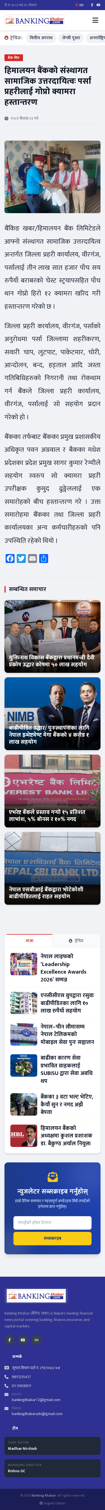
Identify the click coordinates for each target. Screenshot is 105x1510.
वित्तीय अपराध (41, 38)
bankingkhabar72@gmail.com (36, 1400)
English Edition (55, 1503)
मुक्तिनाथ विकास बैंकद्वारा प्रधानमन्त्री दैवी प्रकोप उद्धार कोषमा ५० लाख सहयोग (52, 661)
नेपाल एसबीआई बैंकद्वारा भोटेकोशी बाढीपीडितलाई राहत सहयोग (46, 893)
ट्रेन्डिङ (79, 940)
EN (36, 1340)
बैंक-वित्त (14, 58)
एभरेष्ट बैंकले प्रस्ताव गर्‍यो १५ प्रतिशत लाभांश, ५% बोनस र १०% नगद (47, 816)
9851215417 (21, 1377)
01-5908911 (21, 1386)
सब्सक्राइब (52, 1238)
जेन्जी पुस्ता (71, 38)
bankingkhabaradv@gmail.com (37, 1414)
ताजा (29, 940)
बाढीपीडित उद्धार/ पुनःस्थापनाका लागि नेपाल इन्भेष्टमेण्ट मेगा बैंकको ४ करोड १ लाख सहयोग (49, 735)
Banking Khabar (44, 1495)
